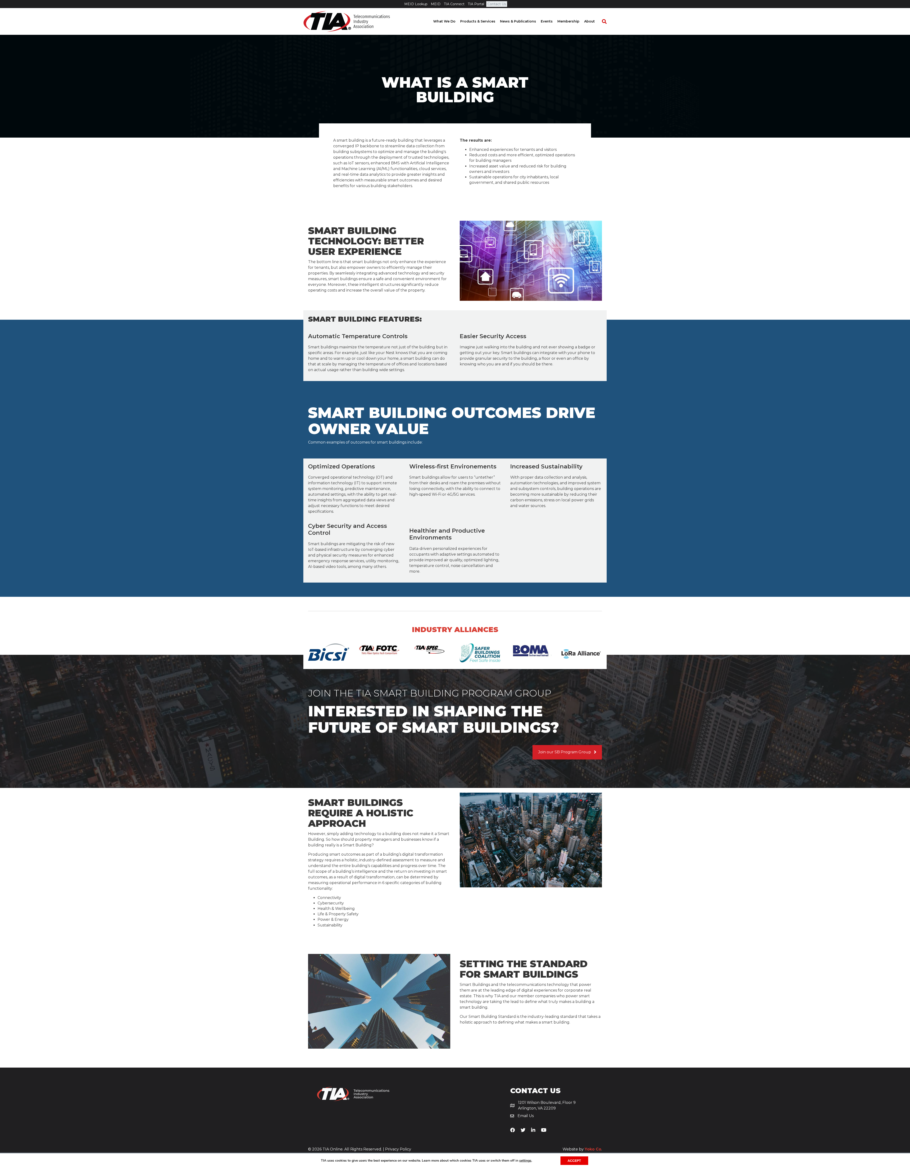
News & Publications (518, 21)
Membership (568, 21)
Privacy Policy (398, 1149)
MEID (436, 4)
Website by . (582, 1149)
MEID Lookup (416, 4)
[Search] (602, 21)
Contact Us (496, 4)
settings (525, 1161)
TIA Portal (476, 4)
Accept (574, 1161)
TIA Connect (454, 4)
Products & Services (477, 21)
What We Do (444, 21)
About (589, 21)
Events (547, 21)
